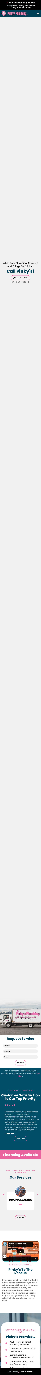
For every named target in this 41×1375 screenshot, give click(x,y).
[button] (38, 13)
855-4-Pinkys (20, 1371)
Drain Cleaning (20, 1200)
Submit (20, 1062)
